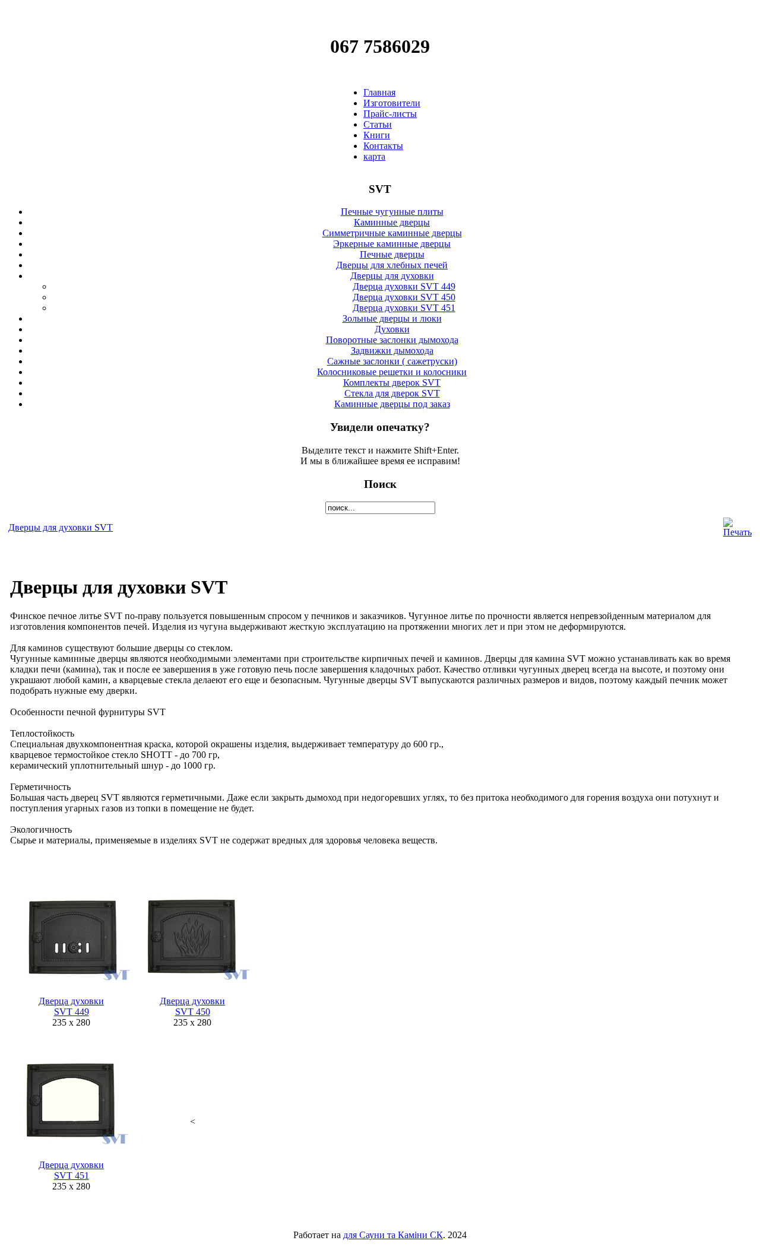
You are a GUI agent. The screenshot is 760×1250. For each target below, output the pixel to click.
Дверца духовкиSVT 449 (71, 1006)
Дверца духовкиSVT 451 (71, 1170)
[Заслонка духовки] (192, 993)
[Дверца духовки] (71, 1156)
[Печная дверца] (71, 993)
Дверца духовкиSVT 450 (192, 1006)
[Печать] (737, 532)
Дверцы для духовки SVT (60, 527)
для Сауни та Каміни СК (393, 1235)
